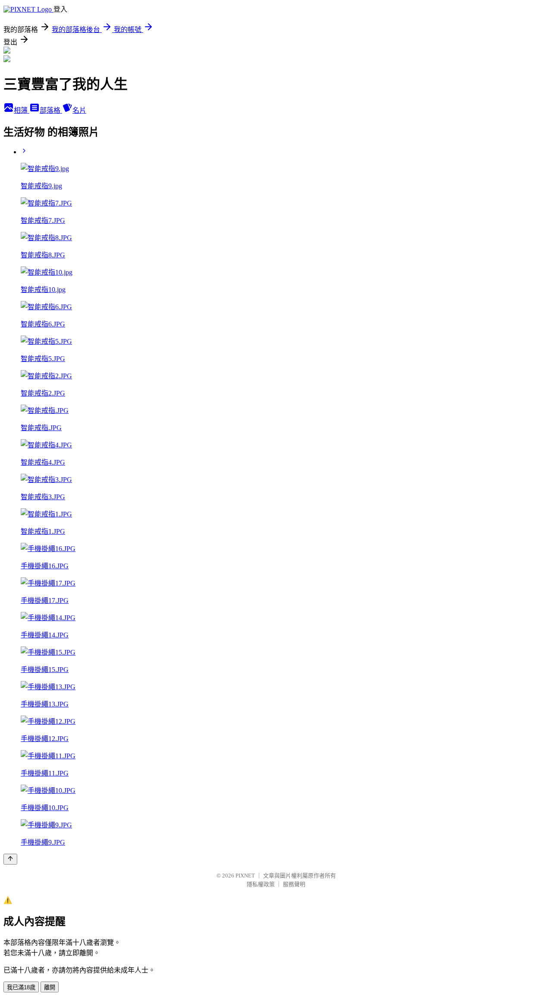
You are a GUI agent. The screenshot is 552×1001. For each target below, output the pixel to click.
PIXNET (245, 875)
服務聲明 (294, 884)
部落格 (51, 110)
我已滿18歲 (21, 987)
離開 (49, 987)
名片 (79, 110)
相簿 (21, 110)
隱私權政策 (261, 884)
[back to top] (10, 859)
